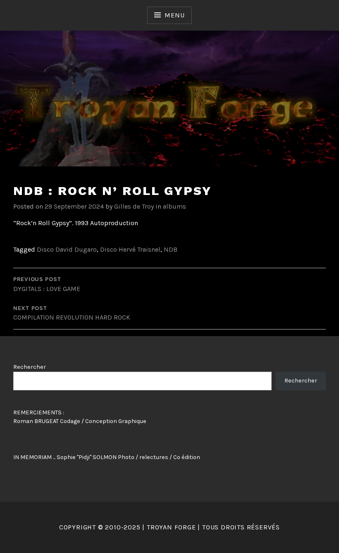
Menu (174, 15)
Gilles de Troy (134, 206)
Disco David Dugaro (67, 249)
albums (174, 206)
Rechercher (29, 366)
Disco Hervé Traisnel (130, 249)
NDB (170, 249)
